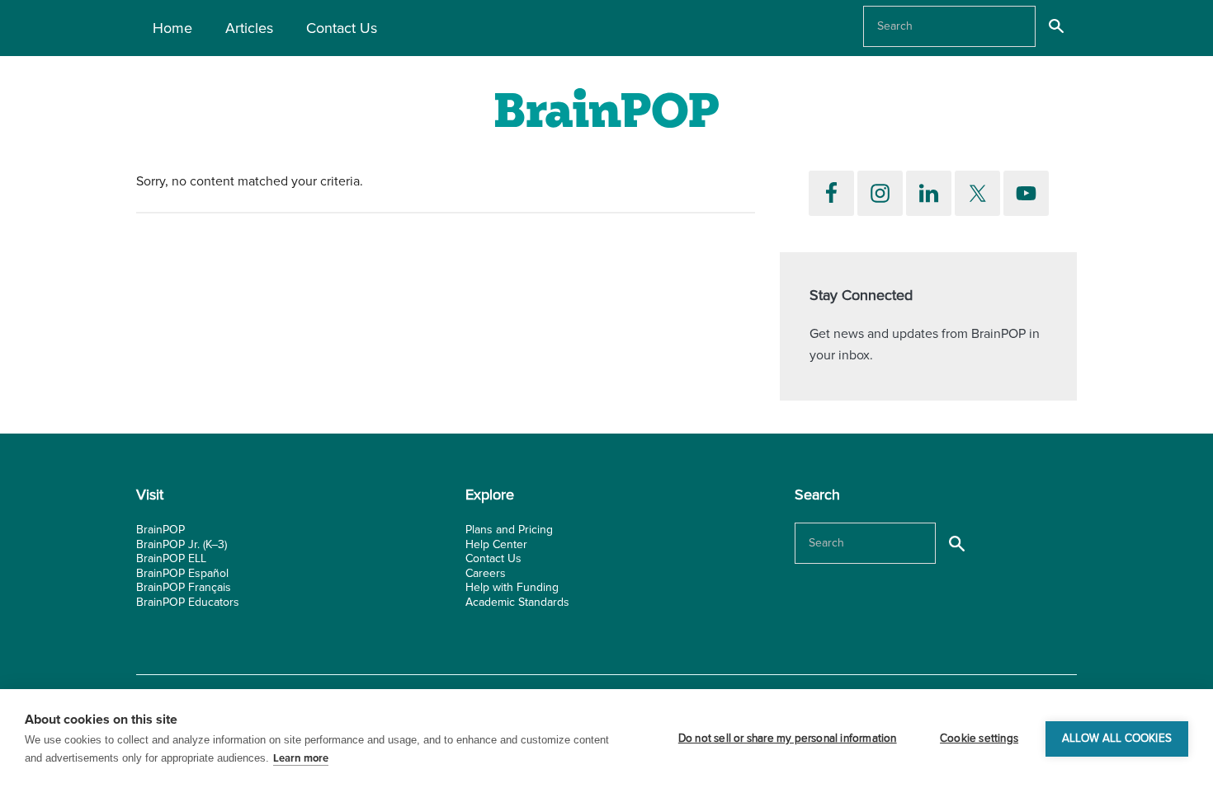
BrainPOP (160, 530)
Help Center (496, 544)
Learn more (300, 758)
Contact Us (493, 558)
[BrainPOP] (606, 113)
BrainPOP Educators (187, 602)
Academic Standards (517, 602)
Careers (485, 573)
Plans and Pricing (509, 530)
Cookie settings (979, 738)
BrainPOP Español (182, 573)
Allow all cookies (1117, 738)
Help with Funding (512, 587)
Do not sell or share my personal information (787, 738)
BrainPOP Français (183, 587)
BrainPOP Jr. (168, 544)
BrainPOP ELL (171, 558)
